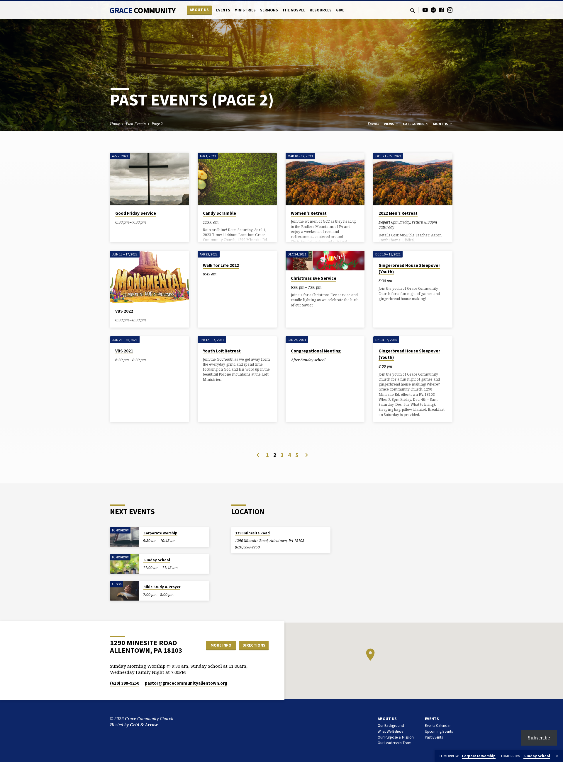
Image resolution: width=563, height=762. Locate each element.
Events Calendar (438, 725)
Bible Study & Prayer (161, 586)
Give (340, 10)
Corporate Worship (160, 533)
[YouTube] (425, 10)
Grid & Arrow (144, 724)
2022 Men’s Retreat (398, 213)
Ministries (245, 10)
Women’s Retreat (309, 213)
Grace (142, 10)
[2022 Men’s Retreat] (412, 179)
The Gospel (293, 10)
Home (115, 123)
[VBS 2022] (149, 277)
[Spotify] (433, 10)
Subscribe (539, 737)
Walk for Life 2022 (221, 265)
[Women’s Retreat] (325, 179)
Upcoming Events (439, 731)
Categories (414, 124)
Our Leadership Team (394, 742)
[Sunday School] (124, 564)
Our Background (391, 725)
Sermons (269, 10)
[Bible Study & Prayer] (124, 591)
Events (223, 10)
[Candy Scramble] (237, 179)
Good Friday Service (135, 213)
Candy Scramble (219, 213)
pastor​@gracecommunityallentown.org (186, 683)
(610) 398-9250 (247, 547)
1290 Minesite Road (252, 533)
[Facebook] (441, 10)
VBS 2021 (124, 351)
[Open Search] (412, 10)
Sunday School (156, 560)
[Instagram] (450, 10)
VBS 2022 (124, 311)
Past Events (136, 123)
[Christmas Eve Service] (325, 260)
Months (441, 124)
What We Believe (390, 731)
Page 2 (157, 123)
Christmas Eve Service (313, 278)
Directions (254, 645)
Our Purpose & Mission (396, 737)
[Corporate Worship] (124, 537)
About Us (199, 9)
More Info (221, 645)
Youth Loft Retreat (222, 351)
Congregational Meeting (316, 351)
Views (389, 124)
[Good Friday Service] (149, 179)
